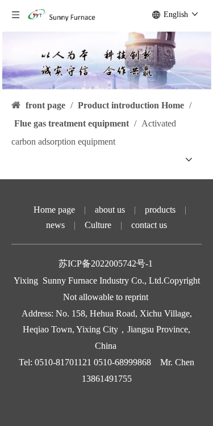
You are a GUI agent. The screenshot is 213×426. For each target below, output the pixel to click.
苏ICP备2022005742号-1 (107, 263)
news (55, 225)
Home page (54, 209)
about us (110, 209)
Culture (98, 225)
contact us (149, 225)
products (160, 209)
